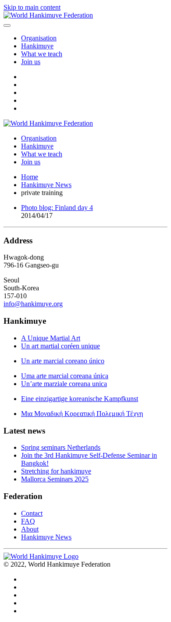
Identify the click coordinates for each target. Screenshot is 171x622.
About (30, 529)
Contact (32, 513)
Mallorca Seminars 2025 (55, 479)
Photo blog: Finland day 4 (57, 207)
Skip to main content (32, 7)
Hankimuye (37, 46)
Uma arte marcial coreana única (64, 376)
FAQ (28, 521)
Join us (30, 61)
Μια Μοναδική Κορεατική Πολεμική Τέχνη (82, 413)
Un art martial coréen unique (60, 346)
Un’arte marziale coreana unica (64, 383)
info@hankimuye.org (33, 303)
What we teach (41, 54)
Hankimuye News (46, 537)
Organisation (39, 38)
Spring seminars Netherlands (60, 447)
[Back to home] (48, 15)
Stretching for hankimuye (56, 471)
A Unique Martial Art (50, 338)
